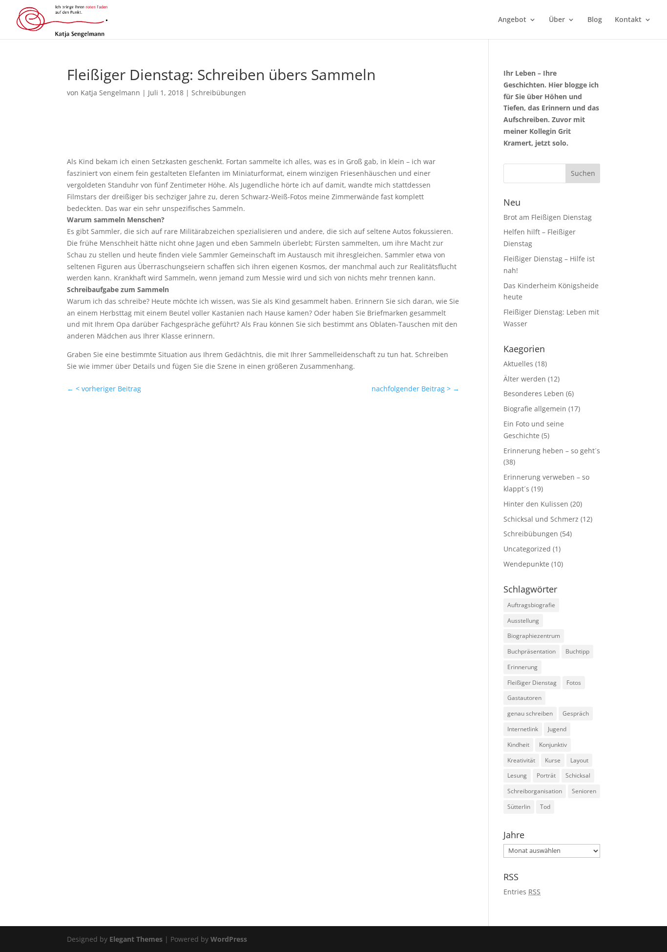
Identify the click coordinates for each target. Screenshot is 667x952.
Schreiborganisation (534, 791)
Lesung (517, 775)
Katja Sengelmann (110, 92)
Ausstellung (523, 620)
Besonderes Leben (533, 393)
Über (557, 20)
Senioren (584, 791)
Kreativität (521, 760)
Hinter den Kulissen (535, 503)
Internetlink (522, 729)
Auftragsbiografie (531, 605)
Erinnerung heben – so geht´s (551, 450)
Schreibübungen (218, 92)
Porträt (546, 775)
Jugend (557, 729)
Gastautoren (524, 698)
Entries (522, 891)
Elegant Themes (136, 939)
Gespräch (576, 713)
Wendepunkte (526, 564)
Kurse (553, 760)
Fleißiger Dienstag (532, 682)
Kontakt (628, 20)
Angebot (512, 20)
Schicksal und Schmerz (541, 519)
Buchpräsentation (531, 651)
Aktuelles (518, 363)
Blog (594, 20)
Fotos (573, 682)
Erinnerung (522, 667)
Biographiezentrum (533, 636)
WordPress (228, 939)
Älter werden (524, 378)
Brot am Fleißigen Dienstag (547, 217)
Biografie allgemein (534, 408)
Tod (545, 807)
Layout (579, 760)
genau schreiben (530, 713)
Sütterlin (518, 807)
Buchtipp (577, 651)
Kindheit (518, 744)
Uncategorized (527, 548)
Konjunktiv (553, 744)
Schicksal (577, 775)
